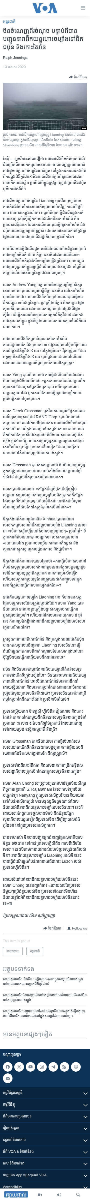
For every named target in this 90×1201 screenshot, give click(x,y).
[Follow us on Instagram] (41, 1067)
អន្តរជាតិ (9, 22)
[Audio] (59, 1194)
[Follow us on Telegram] (53, 1067)
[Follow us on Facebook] (7, 1067)
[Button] (78, 77)
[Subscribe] (7, 1078)
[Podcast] (75, 1067)
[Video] (39, 1194)
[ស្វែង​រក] (78, 1194)
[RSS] (64, 1067)
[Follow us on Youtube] (30, 1067)
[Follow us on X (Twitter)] (19, 1067)
